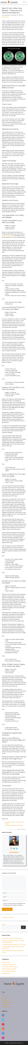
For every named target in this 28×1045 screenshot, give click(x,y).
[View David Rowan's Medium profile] (14, 848)
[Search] (23, 927)
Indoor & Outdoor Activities (9, 969)
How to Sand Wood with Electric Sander (12, 938)
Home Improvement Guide (9, 964)
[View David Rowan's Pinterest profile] (11, 848)
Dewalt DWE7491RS (7, 235)
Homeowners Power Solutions (10, 966)
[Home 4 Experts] (9, 2)
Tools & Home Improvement (9, 971)
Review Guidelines (8, 1002)
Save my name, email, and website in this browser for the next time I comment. (14, 904)
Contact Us (5, 1000)
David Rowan (14, 852)
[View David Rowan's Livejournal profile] (17, 848)
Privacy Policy (5, 1004)
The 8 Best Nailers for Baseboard (14, 825)
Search (4, 924)
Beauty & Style (6, 962)
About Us (4, 998)
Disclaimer (4, 1007)
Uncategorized (6, 973)
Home (3, 995)
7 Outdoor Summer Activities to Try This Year (14, 944)
